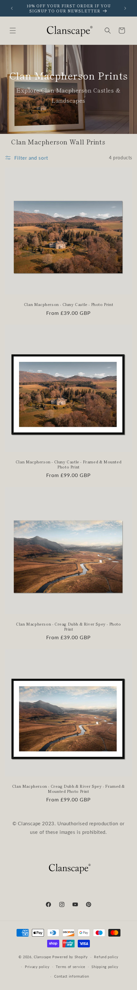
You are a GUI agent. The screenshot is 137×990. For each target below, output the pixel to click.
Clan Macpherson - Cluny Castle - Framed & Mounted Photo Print (68, 464)
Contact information (71, 976)
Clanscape (42, 957)
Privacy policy (37, 967)
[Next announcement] (125, 8)
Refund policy (106, 957)
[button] (13, 31)
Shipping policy (105, 967)
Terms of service (70, 967)
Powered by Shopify (70, 957)
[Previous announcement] (12, 8)
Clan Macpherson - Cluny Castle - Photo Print (68, 304)
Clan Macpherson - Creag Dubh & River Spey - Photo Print (68, 626)
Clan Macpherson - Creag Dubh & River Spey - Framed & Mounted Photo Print (68, 788)
